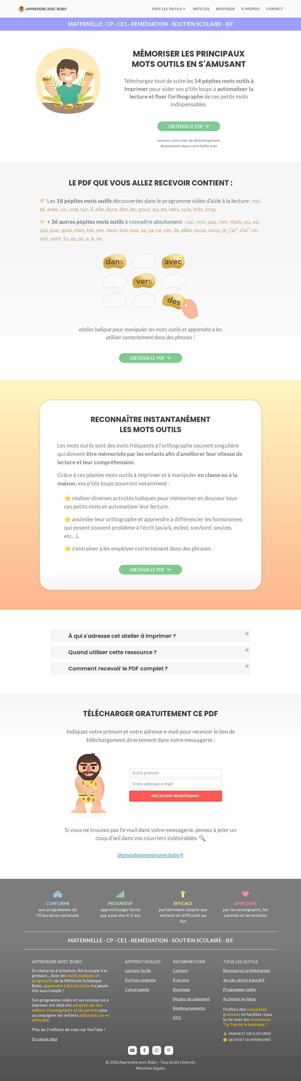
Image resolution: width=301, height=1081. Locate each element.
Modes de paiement (191, 998)
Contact (180, 970)
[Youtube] (132, 1050)
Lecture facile (138, 970)
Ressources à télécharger (247, 970)
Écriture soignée (140, 979)
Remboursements (189, 1008)
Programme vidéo (239, 989)
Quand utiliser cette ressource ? (112, 652)
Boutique (181, 989)
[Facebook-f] (144, 1050)
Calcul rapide (137, 989)
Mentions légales (150, 1068)
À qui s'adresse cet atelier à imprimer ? (122, 636)
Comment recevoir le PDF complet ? (118, 668)
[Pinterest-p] (168, 1050)
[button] (150, 24)
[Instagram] (156, 1050)
